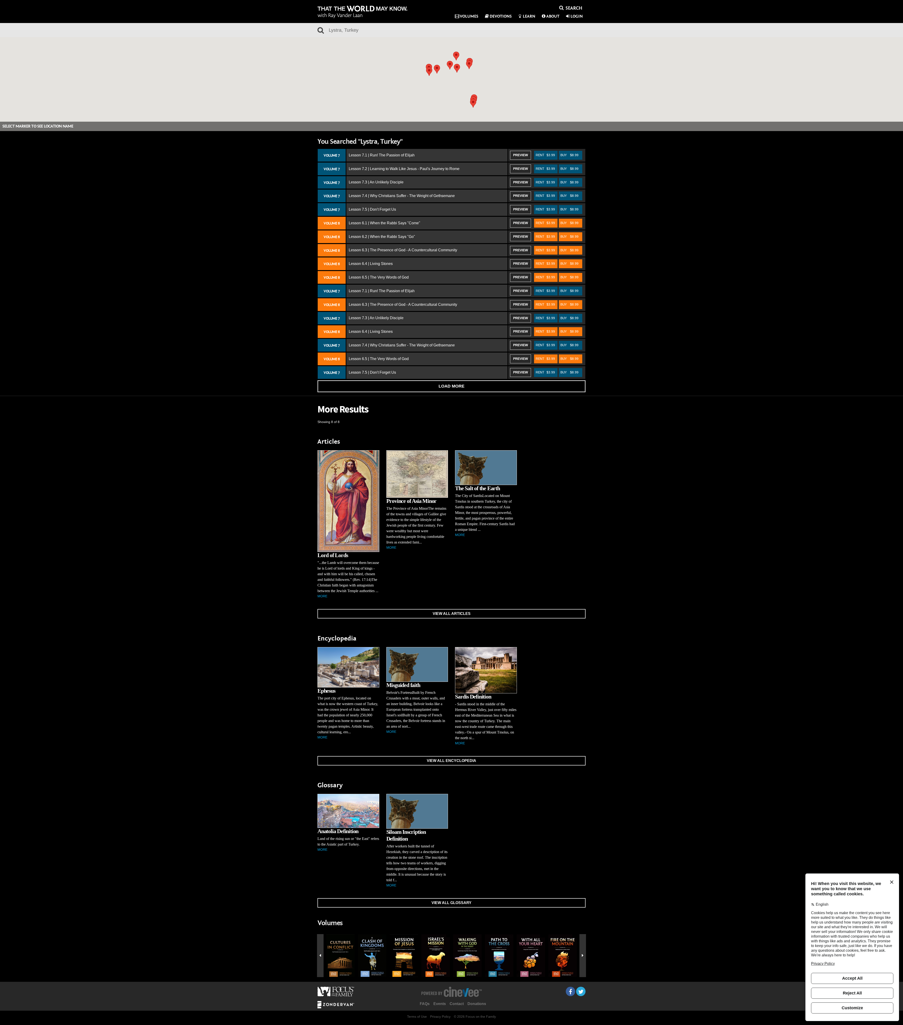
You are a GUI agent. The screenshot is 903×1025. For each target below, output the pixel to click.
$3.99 (545, 155)
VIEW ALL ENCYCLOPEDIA (451, 761)
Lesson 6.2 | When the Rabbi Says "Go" (382, 237)
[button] (450, 65)
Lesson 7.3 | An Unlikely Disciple (376, 182)
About (552, 16)
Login (576, 16)
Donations (476, 1004)
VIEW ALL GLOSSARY (451, 903)
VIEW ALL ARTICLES (452, 614)
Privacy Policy (440, 1016)
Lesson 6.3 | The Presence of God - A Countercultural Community (403, 250)
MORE (322, 596)
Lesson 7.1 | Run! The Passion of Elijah (382, 155)
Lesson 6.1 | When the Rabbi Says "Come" (384, 223)
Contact (457, 1004)
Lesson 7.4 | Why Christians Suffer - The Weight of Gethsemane (402, 196)
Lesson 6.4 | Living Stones (371, 264)
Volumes (469, 16)
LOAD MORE (451, 386)
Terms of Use (417, 1016)
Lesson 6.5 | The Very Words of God (379, 277)
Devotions (501, 16)
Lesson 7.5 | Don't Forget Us (372, 209)
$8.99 (569, 155)
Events (439, 1004)
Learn (529, 16)
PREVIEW (520, 155)
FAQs (425, 1004)
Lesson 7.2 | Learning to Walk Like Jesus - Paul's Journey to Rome (404, 169)
